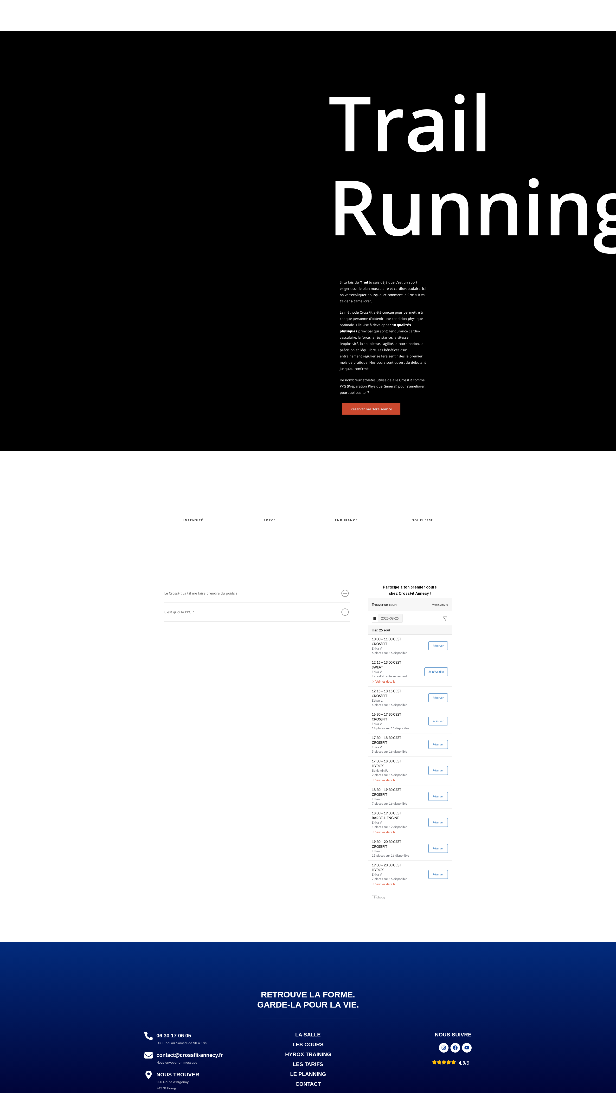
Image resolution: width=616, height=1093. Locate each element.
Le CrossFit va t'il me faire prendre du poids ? (200, 593)
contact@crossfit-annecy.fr (189, 1055)
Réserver (438, 645)
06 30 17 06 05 (173, 1036)
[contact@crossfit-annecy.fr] (148, 1056)
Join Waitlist (436, 671)
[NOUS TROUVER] (148, 1075)
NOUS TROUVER (177, 1075)
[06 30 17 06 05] (148, 1036)
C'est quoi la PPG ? (179, 612)
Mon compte (440, 604)
